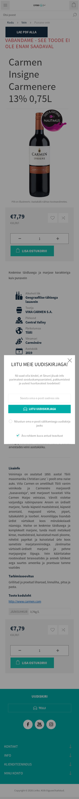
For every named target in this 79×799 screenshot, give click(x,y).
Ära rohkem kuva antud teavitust (42, 436)
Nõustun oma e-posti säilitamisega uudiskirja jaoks (42, 423)
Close (70, 360)
